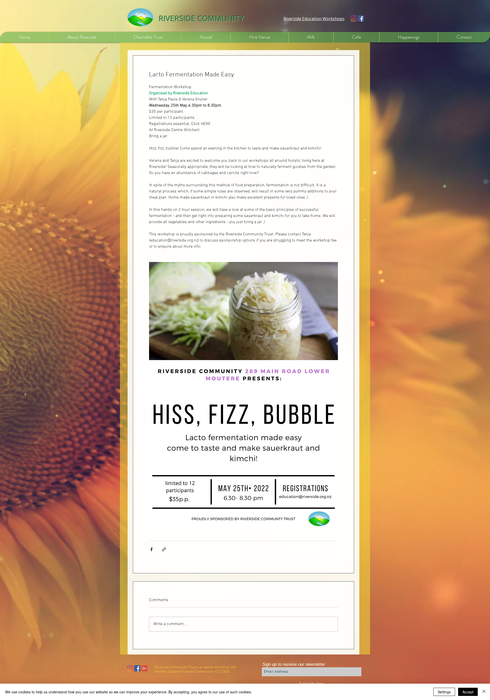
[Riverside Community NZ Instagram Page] (130, 668)
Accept (467, 691)
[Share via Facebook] (151, 549)
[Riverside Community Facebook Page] (361, 18)
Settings (444, 691)
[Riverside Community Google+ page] (144, 668)
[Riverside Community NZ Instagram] (354, 18)
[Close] (484, 692)
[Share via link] (164, 549)
